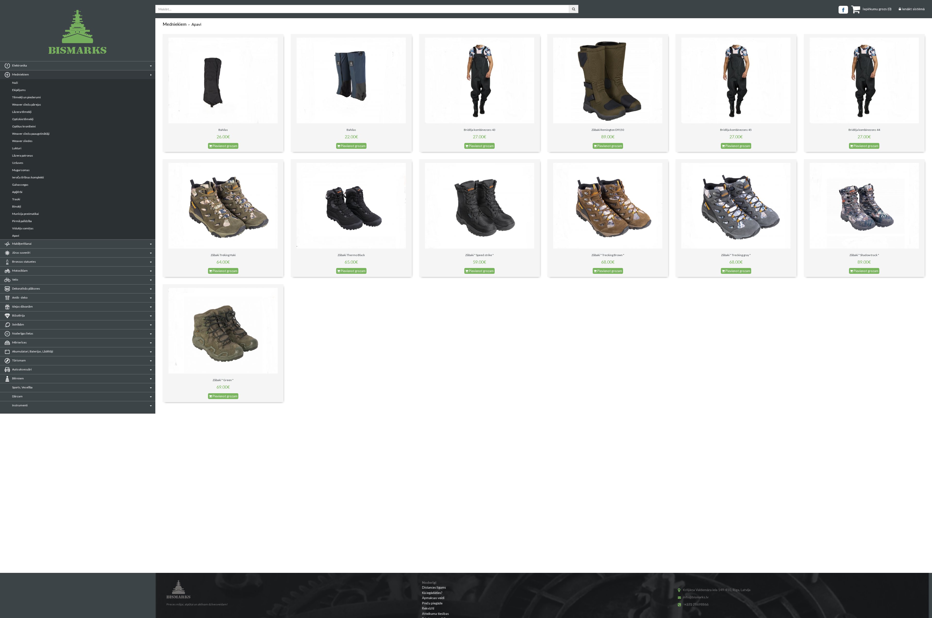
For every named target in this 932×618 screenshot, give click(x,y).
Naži (15, 82)
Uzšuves (17, 163)
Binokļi (16, 206)
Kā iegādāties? (432, 593)
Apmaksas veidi (433, 598)
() (877, 9)
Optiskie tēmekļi (22, 119)
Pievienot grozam (224, 146)
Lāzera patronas (22, 155)
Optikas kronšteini (24, 126)
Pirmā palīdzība (22, 221)
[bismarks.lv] (78, 32)
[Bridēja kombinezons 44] (864, 80)
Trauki (16, 199)
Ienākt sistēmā (913, 9)
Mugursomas (21, 170)
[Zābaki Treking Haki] (223, 205)
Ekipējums (19, 90)
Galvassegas (20, 184)
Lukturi (16, 148)
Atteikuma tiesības (435, 614)
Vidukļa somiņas (22, 228)
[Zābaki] (479, 205)
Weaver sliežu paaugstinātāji (31, 133)
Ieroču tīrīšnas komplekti (28, 177)
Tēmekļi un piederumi (26, 97)
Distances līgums (434, 587)
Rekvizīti (428, 608)
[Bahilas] (223, 80)
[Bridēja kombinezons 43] (479, 80)
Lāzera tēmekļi (22, 112)
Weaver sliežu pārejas (26, 104)
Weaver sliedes (22, 141)
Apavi (15, 235)
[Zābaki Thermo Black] (351, 205)
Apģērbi (17, 192)
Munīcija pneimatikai (25, 214)
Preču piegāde (432, 603)
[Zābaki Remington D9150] (607, 80)
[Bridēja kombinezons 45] (736, 80)
